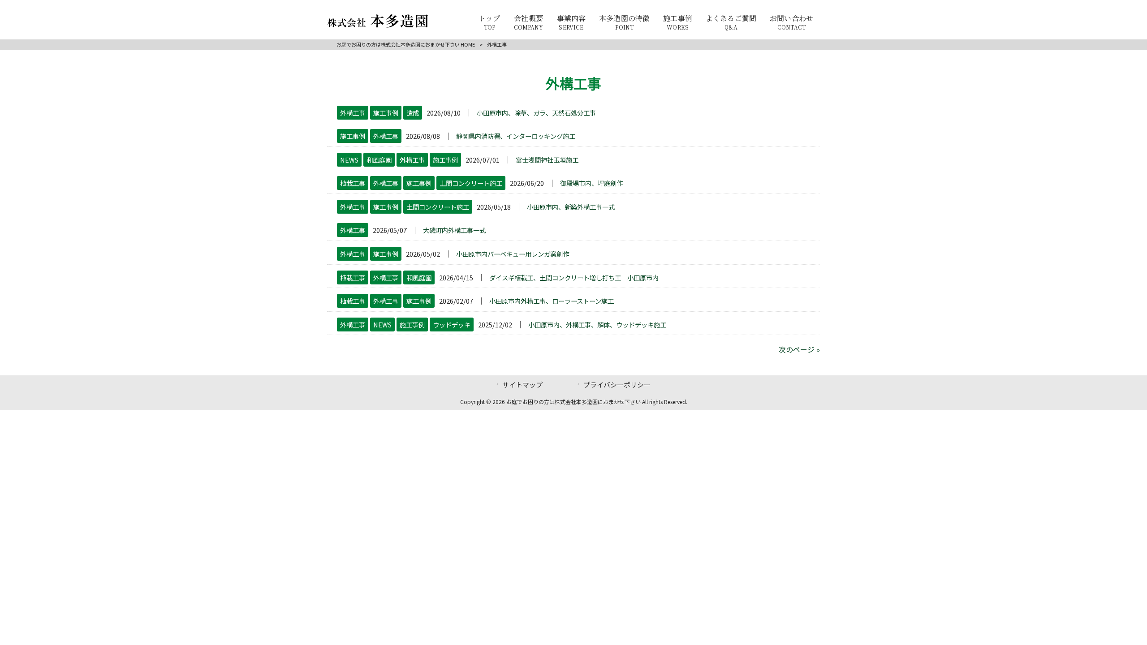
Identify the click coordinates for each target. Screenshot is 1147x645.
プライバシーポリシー (617, 384)
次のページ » (799, 349)
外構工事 (352, 112)
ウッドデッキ (451, 324)
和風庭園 (379, 159)
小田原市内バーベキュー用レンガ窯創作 (512, 253)
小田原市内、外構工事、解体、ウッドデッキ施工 (597, 324)
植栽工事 (352, 183)
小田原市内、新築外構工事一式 (571, 206)
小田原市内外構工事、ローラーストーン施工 (551, 300)
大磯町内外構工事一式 (454, 230)
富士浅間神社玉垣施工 (547, 159)
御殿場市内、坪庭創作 (591, 183)
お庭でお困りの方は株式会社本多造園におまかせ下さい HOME (405, 44)
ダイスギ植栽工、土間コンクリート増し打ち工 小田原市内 (574, 277)
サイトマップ (522, 384)
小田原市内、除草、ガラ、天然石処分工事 (536, 112)
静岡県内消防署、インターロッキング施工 (515, 136)
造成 (412, 112)
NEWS (349, 159)
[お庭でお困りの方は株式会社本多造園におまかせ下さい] (377, 24)
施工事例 (385, 112)
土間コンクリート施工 (471, 183)
